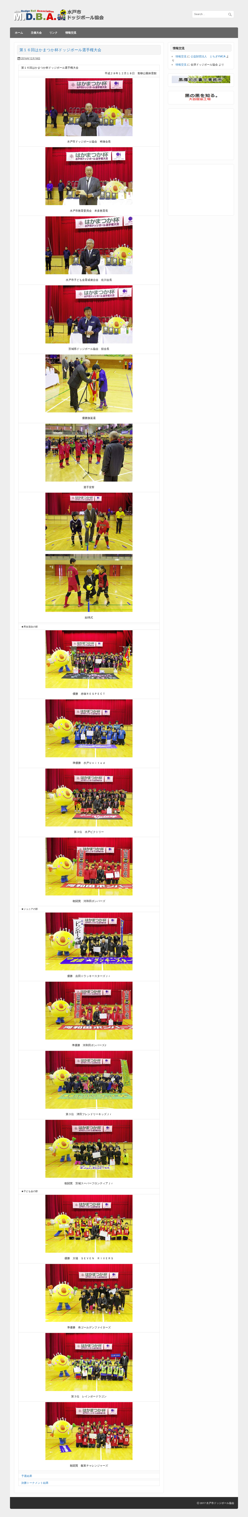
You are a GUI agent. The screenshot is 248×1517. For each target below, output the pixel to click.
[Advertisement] (199, 133)
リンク (53, 32)
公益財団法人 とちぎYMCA (208, 56)
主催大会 (36, 32)
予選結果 (26, 1476)
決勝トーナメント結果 (34, 1483)
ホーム (19, 32)
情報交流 (70, 32)
